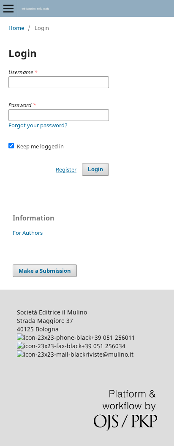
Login (95, 169)
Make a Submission (45, 270)
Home (16, 28)
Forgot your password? (38, 125)
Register (66, 169)
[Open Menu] (8, 8)
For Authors (28, 232)
